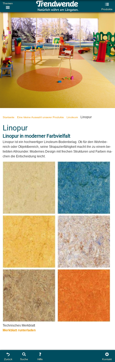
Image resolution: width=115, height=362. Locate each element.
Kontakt (107, 359)
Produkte (107, 9)
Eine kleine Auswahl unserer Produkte (40, 117)
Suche (24, 359)
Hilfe (40, 359)
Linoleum (72, 117)
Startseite (8, 117)
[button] (29, 213)
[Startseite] (57, 10)
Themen (8, 3)
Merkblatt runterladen (19, 330)
